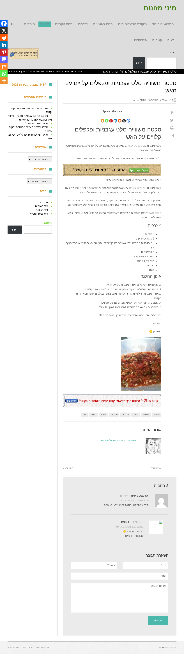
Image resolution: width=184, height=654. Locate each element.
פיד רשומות (41, 206)
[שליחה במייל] (172, 135)
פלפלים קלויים (134, 145)
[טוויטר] (172, 120)
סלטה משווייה (153, 212)
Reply (124, 496)
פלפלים (114, 414)
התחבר (44, 202)
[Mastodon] (4, 59)
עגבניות (125, 414)
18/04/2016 (153, 100)
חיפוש (173, 52)
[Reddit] (119, 118)
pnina (143, 100)
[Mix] (4, 66)
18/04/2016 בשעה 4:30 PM (135, 500)
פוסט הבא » (68, 468)
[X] (124, 118)
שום (84, 414)
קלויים (93, 414)
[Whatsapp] (107, 118)
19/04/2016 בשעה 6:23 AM (129, 527)
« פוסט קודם (156, 468)
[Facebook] (128, 118)
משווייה (146, 414)
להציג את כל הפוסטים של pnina (119, 440)
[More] (102, 118)
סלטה (135, 414)
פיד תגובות (42, 209)
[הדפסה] (172, 128)
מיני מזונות (159, 8)
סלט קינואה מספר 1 (36, 123)
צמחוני (103, 414)
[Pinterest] (111, 118)
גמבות (148, 234)
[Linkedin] (115, 118)
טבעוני (157, 414)
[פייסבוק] (172, 113)
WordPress (170, 648)
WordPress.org (39, 213)
